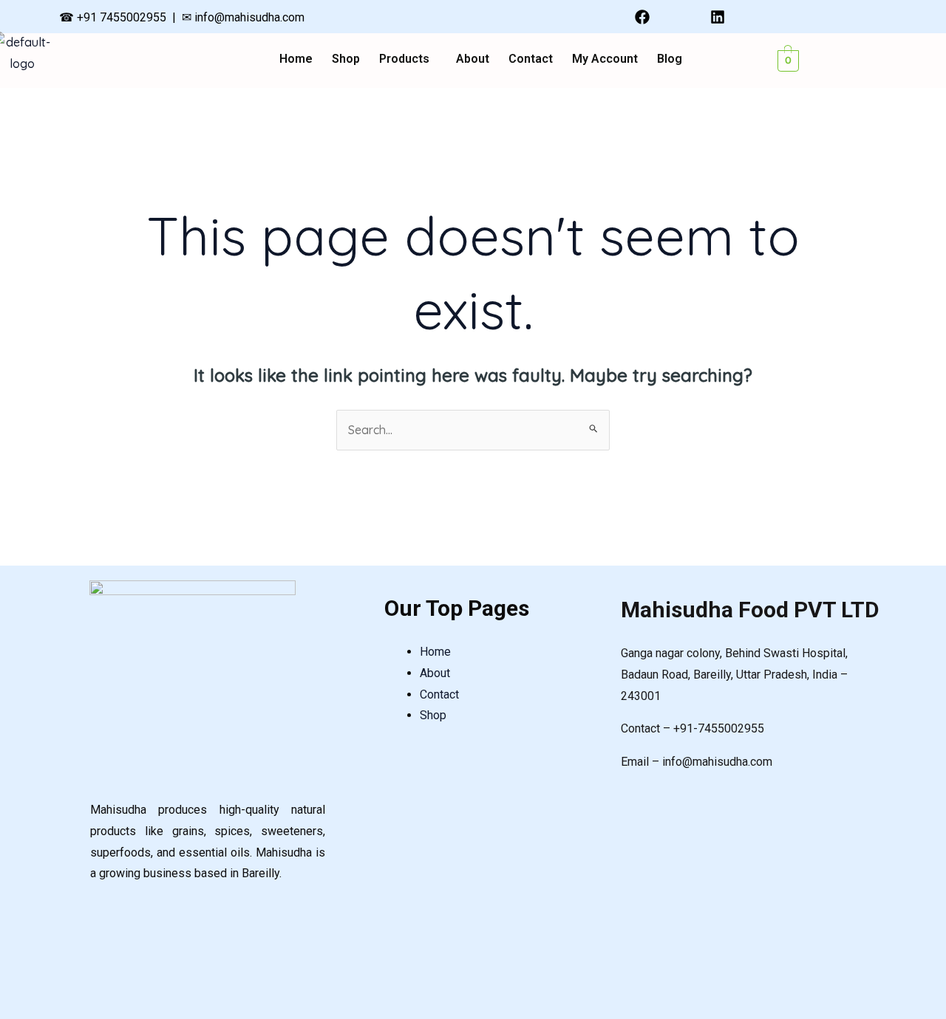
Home (296, 59)
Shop (346, 59)
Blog (669, 59)
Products (404, 59)
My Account (605, 59)
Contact (530, 59)
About (472, 59)
